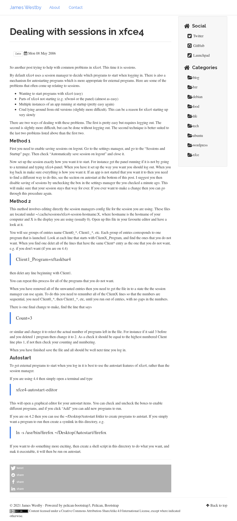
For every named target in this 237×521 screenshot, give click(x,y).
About (54, 7)
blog (196, 77)
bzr (195, 86)
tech (196, 125)
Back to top (218, 505)
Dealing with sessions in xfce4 (77, 31)
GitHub (198, 45)
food (196, 106)
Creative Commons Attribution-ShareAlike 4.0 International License (105, 511)
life (195, 116)
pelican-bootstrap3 (76, 505)
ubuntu (198, 135)
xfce (196, 154)
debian (198, 96)
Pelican (97, 505)
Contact (76, 7)
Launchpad (201, 55)
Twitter (197, 35)
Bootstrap (112, 505)
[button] (90, 468)
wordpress (200, 144)
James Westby (25, 7)
